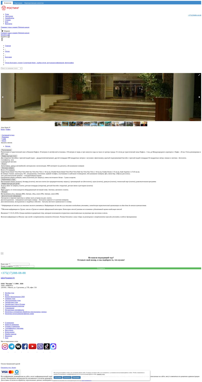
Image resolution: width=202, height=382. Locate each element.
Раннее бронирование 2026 (15, 297)
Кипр (3, 129)
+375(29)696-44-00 (194, 15)
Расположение (6, 150)
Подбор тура (9, 293)
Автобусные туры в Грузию (15, 304)
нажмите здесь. (101, 374)
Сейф (4, 139)
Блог (6, 22)
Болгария (8, 57)
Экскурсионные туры (13, 300)
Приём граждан (10, 334)
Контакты (8, 24)
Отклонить (67, 377)
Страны (8, 20)
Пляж (3, 188)
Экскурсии (9, 16)
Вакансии (8, 336)
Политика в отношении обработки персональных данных (26, 312)
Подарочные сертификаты (14, 310)
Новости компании (12, 324)
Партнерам (18, 3)
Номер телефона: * (7, 266)
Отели (7, 51)
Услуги (4, 164)
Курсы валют (10, 332)
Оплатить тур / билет (8, 367)
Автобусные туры (11, 302)
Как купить (9, 330)
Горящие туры (10, 298)
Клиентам (7, 3)
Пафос (8, 129)
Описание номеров (8, 168)
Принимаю (76, 377)
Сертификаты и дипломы (14, 328)
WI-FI (4, 141)
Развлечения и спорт (8, 179)
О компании (9, 323)
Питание (4, 192)
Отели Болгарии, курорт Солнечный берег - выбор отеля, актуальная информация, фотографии (39, 63)
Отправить (101, 268)
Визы (7, 295)
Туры (7, 14)
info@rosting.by (8, 278)
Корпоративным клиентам (34, 3)
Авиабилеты (9, 18)
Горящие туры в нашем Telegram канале (15, 27)
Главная (8, 46)
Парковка (5, 137)
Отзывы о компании (12, 326)
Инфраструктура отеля (9, 156)
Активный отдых (8, 135)
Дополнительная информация (11, 196)
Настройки (58, 377)
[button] (199, 75)
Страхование (9, 308)
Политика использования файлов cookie (19, 314)
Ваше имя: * (5, 264)
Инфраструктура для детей (10, 183)
